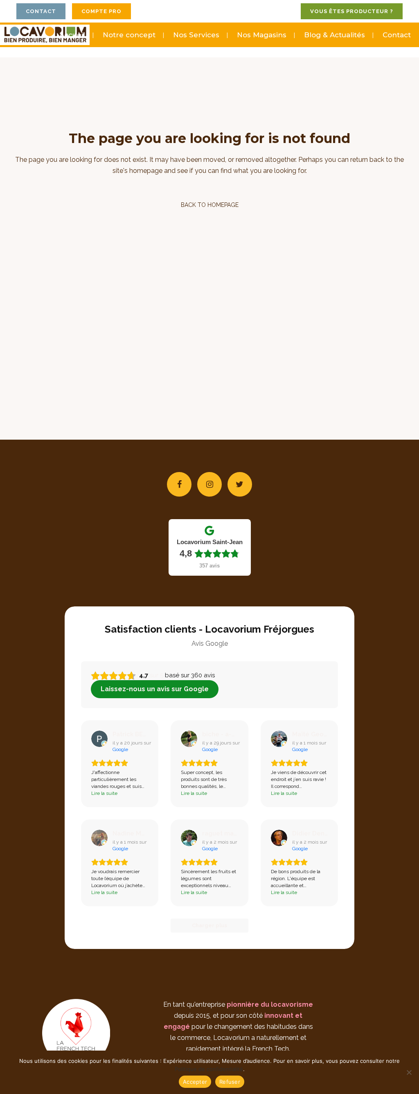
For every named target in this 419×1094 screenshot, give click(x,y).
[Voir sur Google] (99, 739)
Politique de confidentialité (209, 1069)
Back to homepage (210, 205)
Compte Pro (101, 11)
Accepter (195, 1081)
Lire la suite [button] (104, 793)
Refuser (229, 1081)
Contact (41, 11)
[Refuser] (409, 1072)
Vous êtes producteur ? (351, 11)
